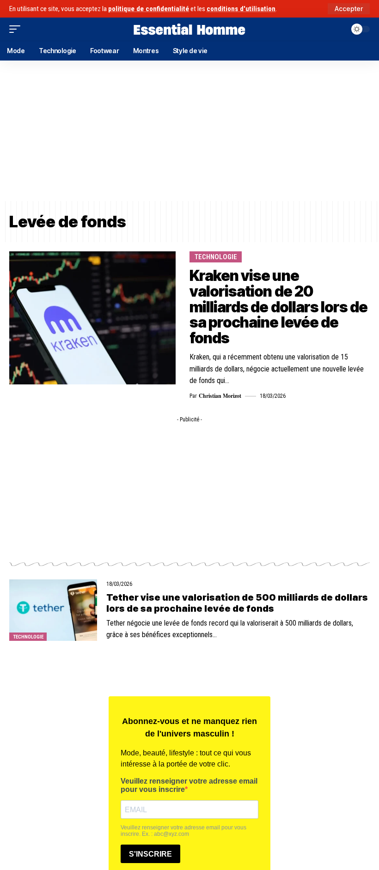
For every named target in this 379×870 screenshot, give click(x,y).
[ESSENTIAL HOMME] (189, 29)
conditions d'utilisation (241, 9)
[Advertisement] (189, 130)
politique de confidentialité (148, 9)
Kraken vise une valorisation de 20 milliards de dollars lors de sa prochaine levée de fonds (278, 307)
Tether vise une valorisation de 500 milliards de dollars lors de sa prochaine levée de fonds (237, 603)
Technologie (216, 257)
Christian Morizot (220, 396)
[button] (349, 8)
